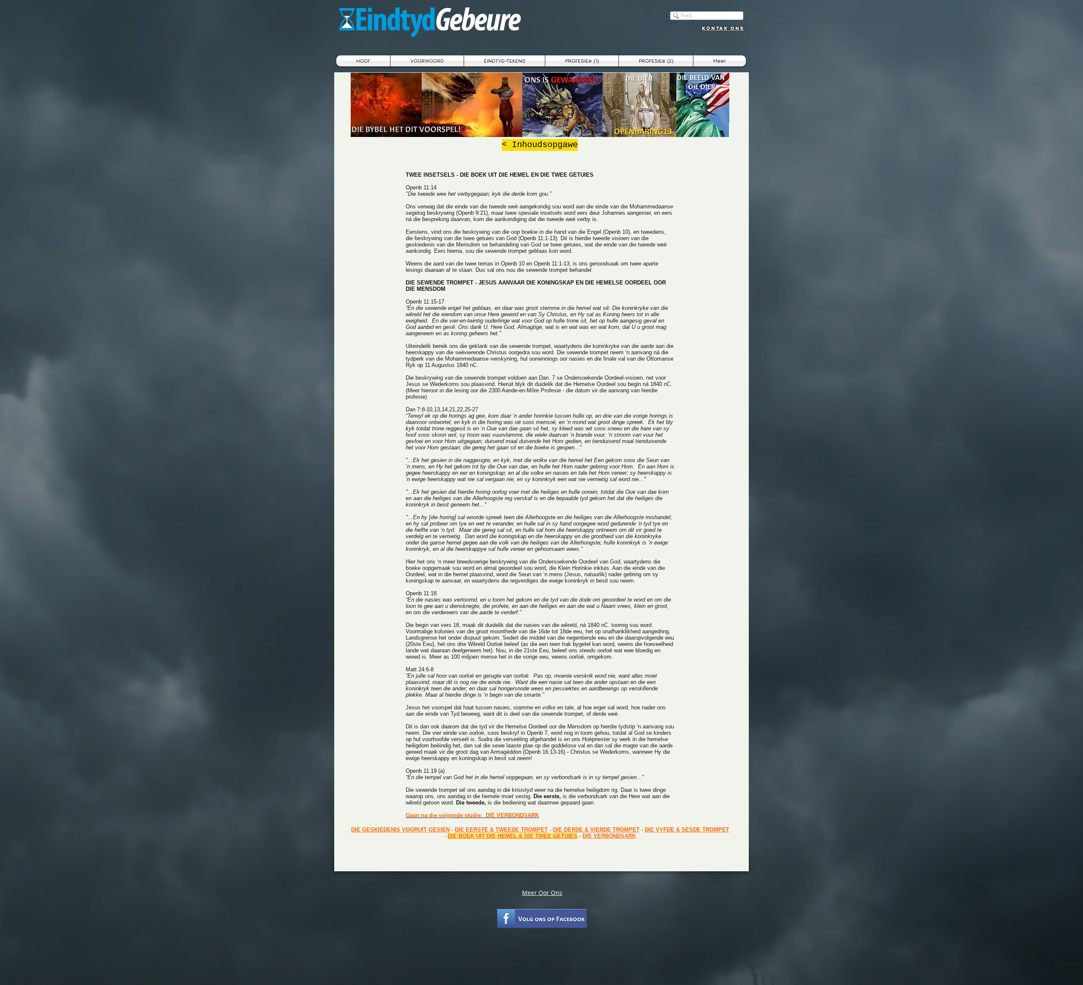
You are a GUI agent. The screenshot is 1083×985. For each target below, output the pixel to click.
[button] (504, 60)
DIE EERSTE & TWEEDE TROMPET (501, 829)
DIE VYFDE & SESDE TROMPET (687, 829)
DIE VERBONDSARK (609, 836)
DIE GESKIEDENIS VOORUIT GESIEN (400, 829)
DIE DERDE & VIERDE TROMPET (596, 829)
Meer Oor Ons (542, 893)
